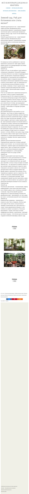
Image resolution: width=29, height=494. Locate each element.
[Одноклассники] (20, 299)
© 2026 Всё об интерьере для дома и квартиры (9, 486)
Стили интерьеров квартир (9, 293)
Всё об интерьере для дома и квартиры (14, 3)
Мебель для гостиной (17, 295)
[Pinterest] (14, 299)
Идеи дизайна (21, 10)
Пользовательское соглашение (10, 487)
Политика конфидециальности (6, 489)
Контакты (2, 487)
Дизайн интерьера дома (19, 293)
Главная (8, 8)
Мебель (14, 13)
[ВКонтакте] (9, 299)
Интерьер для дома (17, 8)
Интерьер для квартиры (10, 10)
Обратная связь (3, 491)
